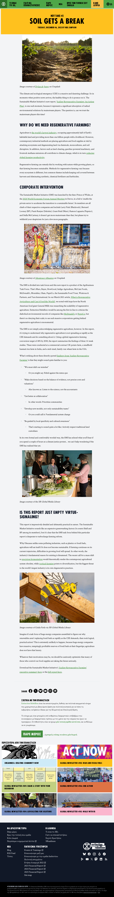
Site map (28, 875)
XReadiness (51, 841)
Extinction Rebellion (29, 704)
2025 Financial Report (34, 871)
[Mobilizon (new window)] (99, 854)
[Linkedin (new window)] (55, 691)
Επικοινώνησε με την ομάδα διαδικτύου (41, 856)
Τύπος (10, 856)
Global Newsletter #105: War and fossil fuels (81, 763)
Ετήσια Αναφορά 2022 (34, 862)
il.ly (99, 892)
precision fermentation (32, 559)
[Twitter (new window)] (36, 691)
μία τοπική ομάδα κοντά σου (68, 722)
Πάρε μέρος (49, 4)
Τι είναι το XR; (12, 4)
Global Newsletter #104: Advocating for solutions (28, 811)
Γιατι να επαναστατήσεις (32, 4)
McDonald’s (69, 314)
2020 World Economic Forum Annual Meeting (44, 199)
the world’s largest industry (44, 133)
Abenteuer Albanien (44, 278)
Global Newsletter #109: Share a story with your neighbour (27, 787)
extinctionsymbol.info (90, 892)
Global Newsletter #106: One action (76, 786)
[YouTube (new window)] (87, 859)
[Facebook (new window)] (30, 691)
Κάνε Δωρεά (96, 4)
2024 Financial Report (34, 868)
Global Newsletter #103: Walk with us (77, 811)
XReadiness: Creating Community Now (21, 763)
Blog (9, 850)
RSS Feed (11, 853)
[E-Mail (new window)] (45, 691)
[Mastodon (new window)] (96, 859)
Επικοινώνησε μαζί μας (34, 853)
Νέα (60, 4)
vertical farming (46, 564)
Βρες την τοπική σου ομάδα (77, 4)
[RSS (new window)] (106, 859)
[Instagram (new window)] (50, 691)
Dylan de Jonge (42, 87)
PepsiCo (81, 314)
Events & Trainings (32, 850)
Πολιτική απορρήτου (33, 859)
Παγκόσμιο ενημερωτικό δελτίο (21, 841)
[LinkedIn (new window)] (101, 859)
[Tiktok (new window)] (104, 854)
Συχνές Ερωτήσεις (53, 838)
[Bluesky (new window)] (41, 691)
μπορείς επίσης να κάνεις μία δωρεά (61, 735)
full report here (55, 672)
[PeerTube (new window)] (82, 859)
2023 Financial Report (34, 865)
